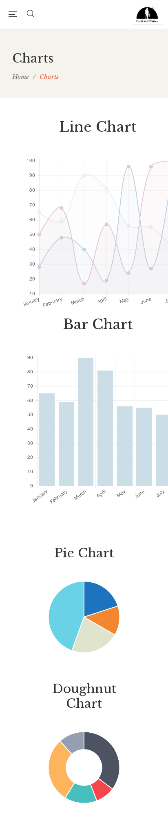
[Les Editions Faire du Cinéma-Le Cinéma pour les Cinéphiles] (147, 14)
